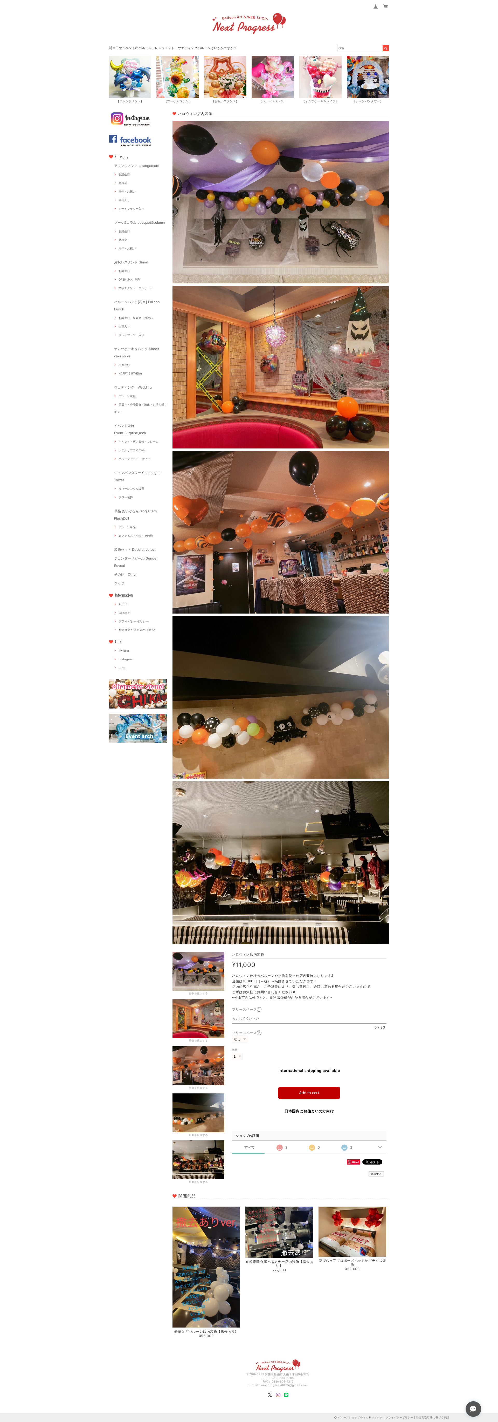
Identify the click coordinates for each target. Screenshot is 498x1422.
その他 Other (125, 574)
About (123, 604)
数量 (235, 1049)
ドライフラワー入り (131, 208)
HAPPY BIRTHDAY (130, 373)
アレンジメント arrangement (137, 166)
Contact (125, 613)
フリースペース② (247, 1033)
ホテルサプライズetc (132, 450)
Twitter (124, 650)
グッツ (119, 583)
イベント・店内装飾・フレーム (138, 442)
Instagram (126, 659)
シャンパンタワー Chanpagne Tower (137, 476)
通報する (376, 1173)
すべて (249, 1147)
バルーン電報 (127, 396)
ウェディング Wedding (133, 387)
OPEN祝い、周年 (130, 279)
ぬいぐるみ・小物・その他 (136, 535)
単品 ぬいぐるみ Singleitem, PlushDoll (136, 514)
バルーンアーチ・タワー (134, 459)
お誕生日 (124, 174)
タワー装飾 (126, 497)
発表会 (123, 183)
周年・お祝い (127, 191)
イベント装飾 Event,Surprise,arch (130, 429)
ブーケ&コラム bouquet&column (139, 222)
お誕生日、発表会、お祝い (136, 318)
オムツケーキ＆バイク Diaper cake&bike (136, 352)
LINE (122, 668)
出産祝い (124, 365)
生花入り (124, 200)
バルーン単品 (127, 527)
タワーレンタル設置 (131, 489)
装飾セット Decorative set (135, 549)
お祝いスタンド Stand (131, 262)
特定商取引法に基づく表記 (137, 630)
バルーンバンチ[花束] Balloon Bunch (137, 305)
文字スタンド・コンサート (136, 288)
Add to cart (309, 1092)
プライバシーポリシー (134, 621)
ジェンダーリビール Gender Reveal (136, 562)
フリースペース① (248, 1009)
